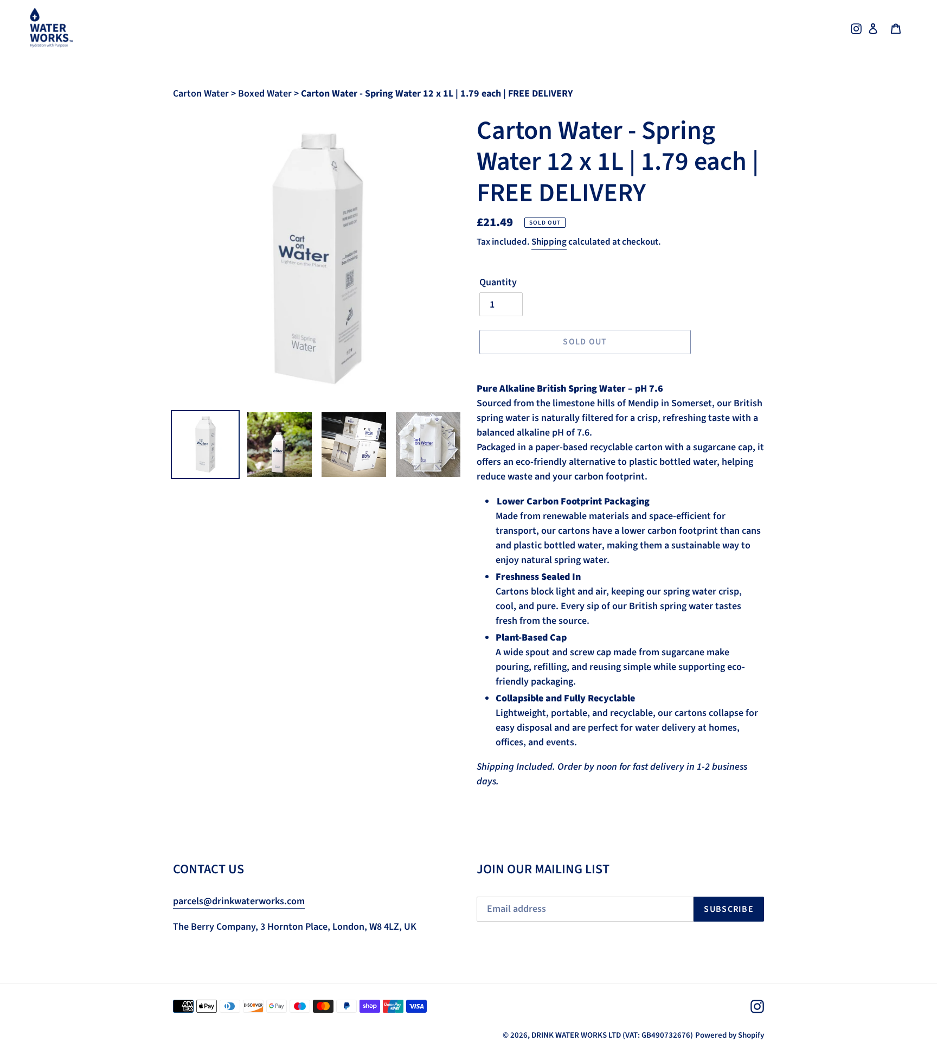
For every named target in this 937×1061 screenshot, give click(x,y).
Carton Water (202, 93)
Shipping (549, 241)
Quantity (498, 282)
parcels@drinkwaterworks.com (239, 901)
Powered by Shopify (729, 1035)
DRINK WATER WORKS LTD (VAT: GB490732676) (612, 1035)
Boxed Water (266, 93)
